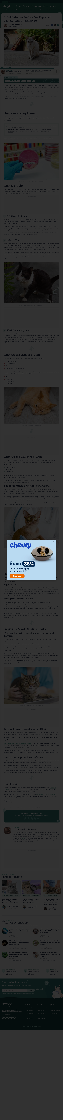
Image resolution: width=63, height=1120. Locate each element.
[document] (31, 560)
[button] (54, 542)
